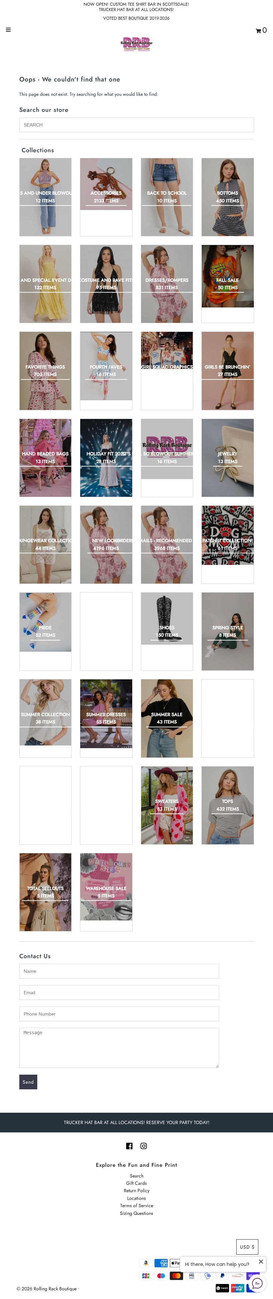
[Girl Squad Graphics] (167, 350)
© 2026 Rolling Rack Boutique (47, 1288)
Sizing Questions (136, 1213)
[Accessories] (106, 184)
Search (136, 1175)
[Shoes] (167, 619)
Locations (136, 1198)
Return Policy (136, 1190)
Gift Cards (136, 1183)
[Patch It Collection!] (228, 535)
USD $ (247, 1247)
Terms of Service (136, 1205)
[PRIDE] (46, 622)
